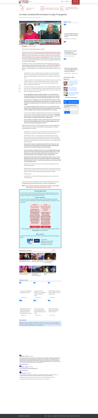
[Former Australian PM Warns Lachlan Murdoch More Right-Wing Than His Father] (40, 303)
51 (34, 300)
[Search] (70, 1)
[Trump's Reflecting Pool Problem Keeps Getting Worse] (71, 28)
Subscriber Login (75, 3)
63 (64, 41)
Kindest (30, 243)
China (27, 185)
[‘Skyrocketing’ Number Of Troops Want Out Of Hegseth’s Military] (71, 62)
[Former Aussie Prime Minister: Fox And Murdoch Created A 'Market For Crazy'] (40, 285)
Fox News (49, 185)
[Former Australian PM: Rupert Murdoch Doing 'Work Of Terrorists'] (54, 303)
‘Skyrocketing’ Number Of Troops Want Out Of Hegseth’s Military (71, 69)
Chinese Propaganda (34, 185)
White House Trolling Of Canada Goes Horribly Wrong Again (70, 52)
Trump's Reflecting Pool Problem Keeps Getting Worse (71, 35)
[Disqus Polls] (40, 340)
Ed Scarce (66, 55)
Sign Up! (67, 112)
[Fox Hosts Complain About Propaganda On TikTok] (26, 285)
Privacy (68, 416)
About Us (50, 416)
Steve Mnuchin (43, 187)
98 (64, 58)
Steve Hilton (37, 187)
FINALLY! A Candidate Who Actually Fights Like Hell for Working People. (73, 94)
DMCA (71, 416)
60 (19, 91)
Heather (25, 46)
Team (46, 416)
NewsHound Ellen (67, 73)
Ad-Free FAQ (35, 230)
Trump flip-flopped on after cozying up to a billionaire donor (36, 56)
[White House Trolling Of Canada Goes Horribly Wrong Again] (71, 45)
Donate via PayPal (37, 241)
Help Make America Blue (71, 97)
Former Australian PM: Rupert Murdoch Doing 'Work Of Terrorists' (53, 310)
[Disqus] (40, 367)
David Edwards (67, 38)
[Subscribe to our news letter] (68, 1)
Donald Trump (42, 185)
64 (64, 24)
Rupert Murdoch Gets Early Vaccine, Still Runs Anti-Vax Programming (54, 292)
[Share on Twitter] (19, 88)
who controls (36, 49)
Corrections (77, 416)
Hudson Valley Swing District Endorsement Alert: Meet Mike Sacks (72, 89)
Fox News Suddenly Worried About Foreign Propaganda (43, 14)
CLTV (30, 1)
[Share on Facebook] (19, 85)
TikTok (49, 187)
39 (48, 300)
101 (20, 300)
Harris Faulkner (55, 185)
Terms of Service (25, 325)
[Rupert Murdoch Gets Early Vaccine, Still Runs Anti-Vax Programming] (54, 285)
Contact (55, 416)
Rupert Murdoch (30, 187)
